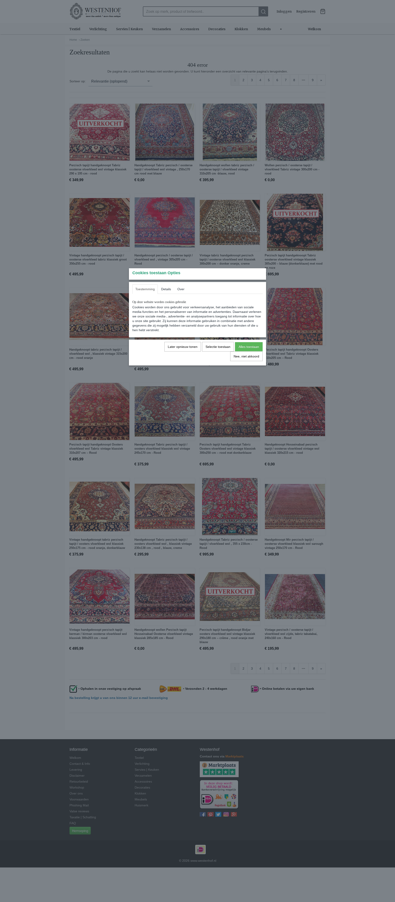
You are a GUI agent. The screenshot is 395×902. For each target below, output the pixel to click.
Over (180, 289)
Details (166, 289)
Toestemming (145, 289)
